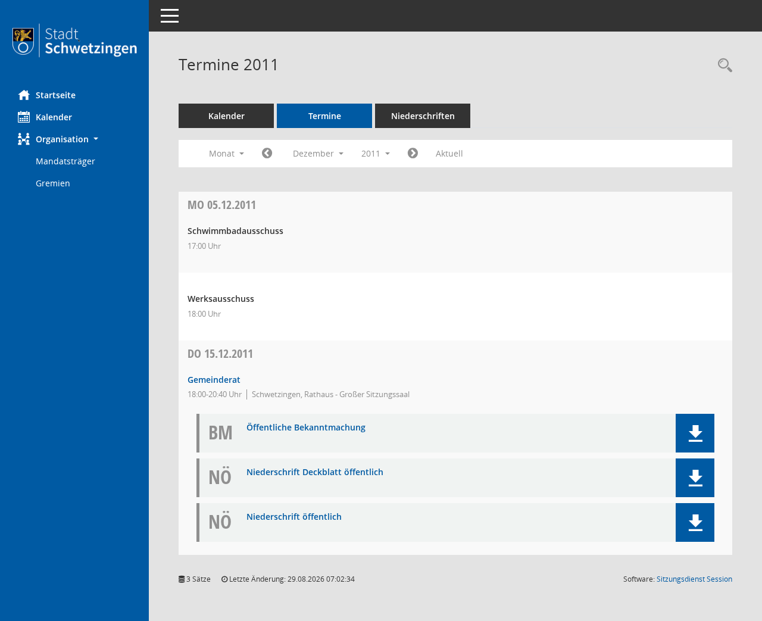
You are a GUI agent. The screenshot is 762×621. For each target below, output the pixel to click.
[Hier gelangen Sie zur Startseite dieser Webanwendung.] (74, 40)
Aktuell (449, 153)
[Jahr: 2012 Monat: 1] (413, 153)
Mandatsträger (65, 161)
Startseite (56, 95)
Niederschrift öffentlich (294, 517)
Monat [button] (223, 153)
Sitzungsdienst (694, 579)
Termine (324, 115)
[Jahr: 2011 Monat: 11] (267, 153)
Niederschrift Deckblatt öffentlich (314, 472)
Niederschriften (423, 115)
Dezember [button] (314, 153)
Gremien (53, 183)
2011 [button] (372, 153)
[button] (74, 139)
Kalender (54, 117)
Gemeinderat (214, 379)
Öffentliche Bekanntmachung (306, 428)
